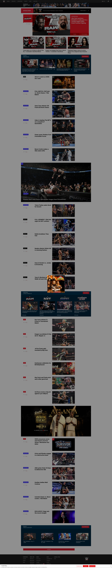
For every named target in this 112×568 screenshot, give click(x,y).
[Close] (111, 566)
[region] (56, 566)
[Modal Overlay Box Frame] (56, 284)
